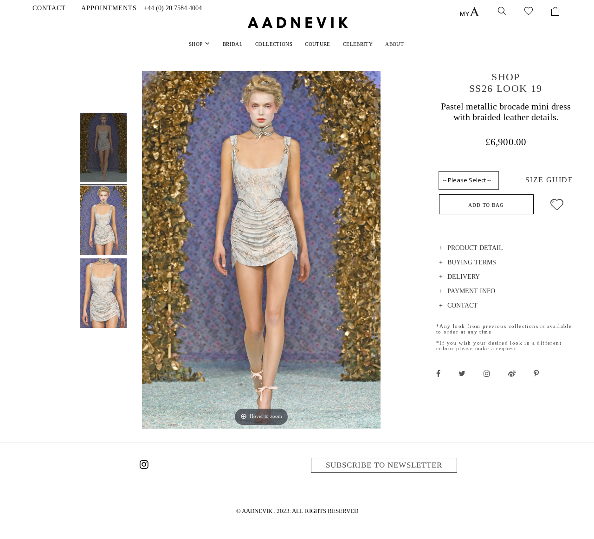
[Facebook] (438, 373)
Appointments (109, 8)
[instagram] (487, 373)
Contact (49, 8)
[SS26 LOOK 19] (103, 149)
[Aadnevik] (297, 22)
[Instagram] (144, 466)
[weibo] (512, 373)
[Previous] (149, 250)
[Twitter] (461, 373)
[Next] (373, 250)
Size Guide (549, 180)
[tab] (505, 249)
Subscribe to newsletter (384, 465)
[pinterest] (536, 373)
